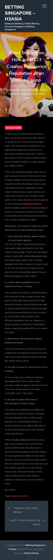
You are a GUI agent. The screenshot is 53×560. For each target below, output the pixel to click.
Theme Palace (31, 553)
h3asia (12, 489)
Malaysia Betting (19, 495)
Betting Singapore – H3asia (20, 13)
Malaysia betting (32, 203)
